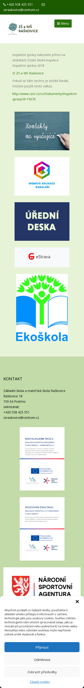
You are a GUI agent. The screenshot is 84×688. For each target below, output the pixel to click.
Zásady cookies (40, 682)
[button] (77, 601)
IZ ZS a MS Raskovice (28, 73)
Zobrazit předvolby (42, 672)
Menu (64, 23)
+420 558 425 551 (19, 4)
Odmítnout (42, 659)
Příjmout (42, 647)
